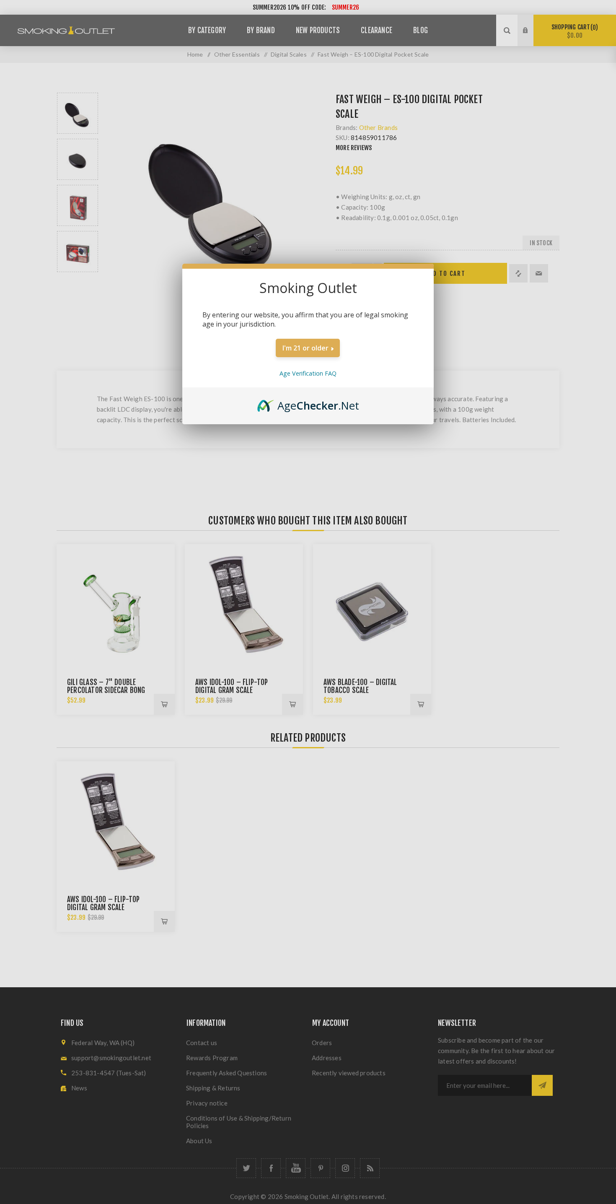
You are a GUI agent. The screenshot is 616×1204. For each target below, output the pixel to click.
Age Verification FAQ (308, 373)
